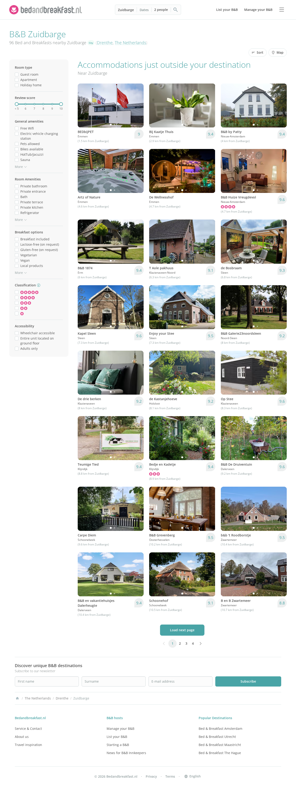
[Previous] (84, 105)
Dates (144, 10)
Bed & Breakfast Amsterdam (220, 728)
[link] (46, 10)
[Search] (176, 10)
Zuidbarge (126, 10)
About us (22, 736)
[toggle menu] (282, 10)
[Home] (17, 698)
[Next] (137, 105)
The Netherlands (130, 42)
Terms (170, 776)
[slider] (16, 104)
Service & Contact (28, 728)
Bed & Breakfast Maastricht (220, 745)
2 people (161, 9)
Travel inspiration (28, 745)
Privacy (151, 776)
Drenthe (105, 42)
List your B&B (117, 736)
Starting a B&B (118, 745)
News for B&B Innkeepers (126, 753)
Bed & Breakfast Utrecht (217, 736)
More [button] (19, 166)
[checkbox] (16, 74)
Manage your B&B (120, 728)
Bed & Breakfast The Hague (220, 753)
